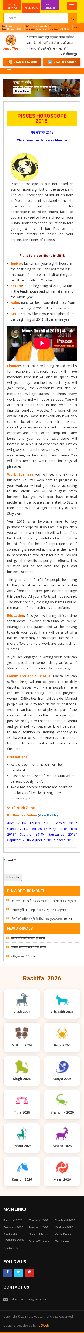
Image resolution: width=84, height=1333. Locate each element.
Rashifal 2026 (13, 1220)
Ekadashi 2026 (65, 1220)
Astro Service (12, 6)
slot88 (4, 34)
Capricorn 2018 (18, 840)
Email (10, 860)
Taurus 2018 (39, 823)
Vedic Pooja (63, 1234)
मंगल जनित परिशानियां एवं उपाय (28, 938)
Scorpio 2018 (31, 834)
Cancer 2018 (17, 828)
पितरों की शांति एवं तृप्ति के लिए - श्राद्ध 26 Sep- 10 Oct (41, 919)
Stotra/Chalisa (39, 1241)
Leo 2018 (38, 828)
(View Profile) (48, 815)
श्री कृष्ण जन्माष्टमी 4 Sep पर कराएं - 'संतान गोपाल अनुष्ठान (43, 900)
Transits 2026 (38, 1220)
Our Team (62, 1241)
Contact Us (11, 1248)
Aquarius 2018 (43, 840)
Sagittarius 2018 (62, 834)
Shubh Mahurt (39, 1234)
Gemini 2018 (65, 823)
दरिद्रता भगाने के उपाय (23, 956)
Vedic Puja (31, 7)
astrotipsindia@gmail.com (28, 1299)
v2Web (44, 1325)
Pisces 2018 (65, 840)
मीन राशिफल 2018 (42, 132)
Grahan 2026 (64, 1227)
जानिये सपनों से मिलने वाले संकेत (28, 947)
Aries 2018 (16, 823)
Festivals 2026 (13, 1227)
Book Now (22, 91)
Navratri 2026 (38, 1227)
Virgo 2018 (57, 828)
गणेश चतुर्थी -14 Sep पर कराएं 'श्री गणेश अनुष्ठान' (38, 910)
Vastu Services (49, 4)
